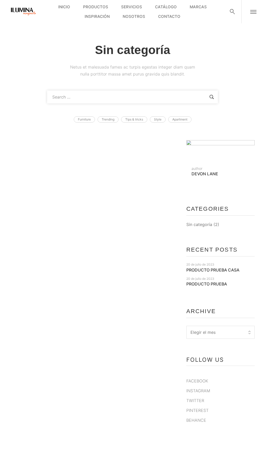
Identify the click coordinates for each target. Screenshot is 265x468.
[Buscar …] (232, 12)
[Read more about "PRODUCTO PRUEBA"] (93, 356)
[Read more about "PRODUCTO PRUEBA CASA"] (93, 195)
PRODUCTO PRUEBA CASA (50, 266)
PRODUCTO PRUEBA (41, 428)
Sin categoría (199, 224)
